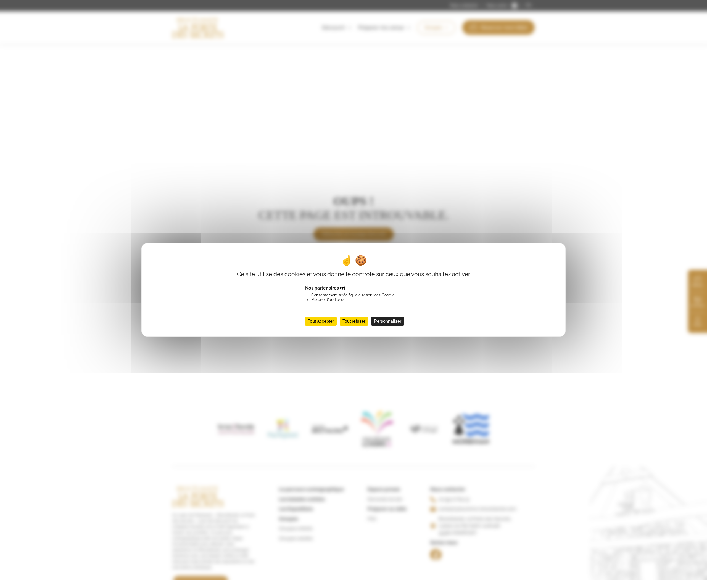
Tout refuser (353, 321)
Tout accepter (321, 321)
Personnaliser (387, 321)
